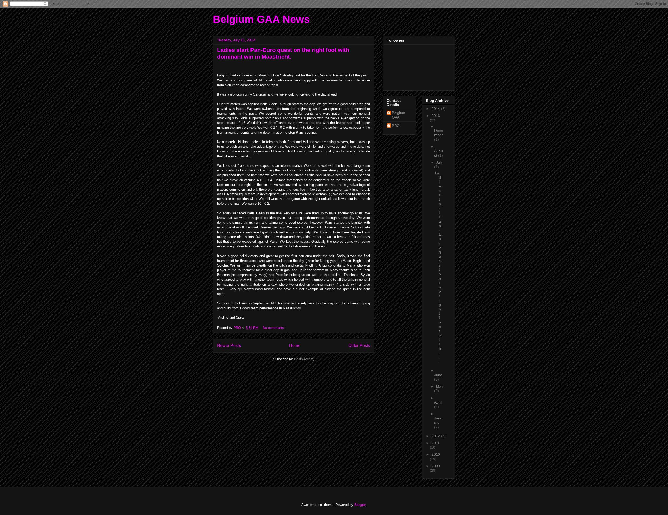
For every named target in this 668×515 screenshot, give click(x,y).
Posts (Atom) (304, 359)
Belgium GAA (398, 115)
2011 (435, 443)
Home (294, 345)
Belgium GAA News (261, 19)
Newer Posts (229, 345)
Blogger (360, 505)
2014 (436, 108)
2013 (436, 116)
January (438, 420)
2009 (436, 466)
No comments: (274, 328)
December (438, 132)
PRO (396, 125)
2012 (436, 436)
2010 (436, 454)
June (438, 375)
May (439, 386)
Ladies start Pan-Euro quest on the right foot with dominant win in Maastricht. (283, 53)
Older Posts (359, 345)
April (438, 402)
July (439, 162)
